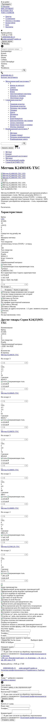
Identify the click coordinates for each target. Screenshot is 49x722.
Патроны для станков (18, 108)
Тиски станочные (17, 123)
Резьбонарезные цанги (19, 139)
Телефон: (4, 633)
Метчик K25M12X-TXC (10, 547)
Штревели (14, 114)
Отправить (5, 649)
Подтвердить (6, 4)
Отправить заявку (8, 720)
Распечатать (5, 207)
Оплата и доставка (12, 21)
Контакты (9, 27)
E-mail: (3, 636)
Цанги (12, 112)
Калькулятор (10, 23)
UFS (2, 219)
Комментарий (6, 713)
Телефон (4, 708)
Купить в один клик (20, 290)
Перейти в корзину (8, 680)
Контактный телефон (9, 692)
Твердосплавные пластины (20, 94)
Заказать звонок (7, 148)
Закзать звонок (7, 41)
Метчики (13, 133)
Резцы (12, 92)
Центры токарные (17, 127)
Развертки (14, 90)
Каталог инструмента (9, 77)
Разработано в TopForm (35, 670)
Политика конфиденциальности (13, 670)
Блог (7, 25)
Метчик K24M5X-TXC (10, 431)
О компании (10, 19)
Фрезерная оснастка (18, 106)
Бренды (8, 16)
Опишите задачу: (7, 647)
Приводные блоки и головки (21, 125)
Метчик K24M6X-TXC (10, 470)
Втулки (13, 116)
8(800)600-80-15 (7, 75)
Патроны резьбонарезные (20, 137)
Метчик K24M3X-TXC (10, 355)
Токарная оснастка (17, 104)
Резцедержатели (16, 118)
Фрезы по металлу (17, 85)
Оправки (13, 110)
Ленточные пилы (16, 98)
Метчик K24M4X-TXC (10, 393)
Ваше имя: (5, 631)
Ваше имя (5, 689)
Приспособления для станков (21, 121)
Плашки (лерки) (16, 135)
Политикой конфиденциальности (33, 654)
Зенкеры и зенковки (18, 96)
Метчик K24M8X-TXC (10, 508)
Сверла (13, 87)
